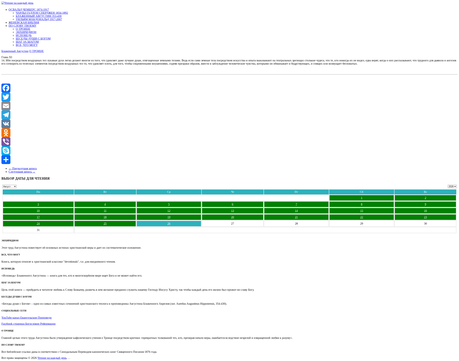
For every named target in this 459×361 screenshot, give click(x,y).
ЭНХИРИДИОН (26, 32)
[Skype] (229, 150)
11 (105, 210)
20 (232, 217)
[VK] (229, 123)
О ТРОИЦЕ (23, 28)
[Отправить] (229, 159)
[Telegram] (229, 114)
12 (168, 210)
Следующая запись (22, 171)
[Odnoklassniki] (229, 132)
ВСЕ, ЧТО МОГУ (27, 45)
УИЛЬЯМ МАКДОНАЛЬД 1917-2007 (39, 19)
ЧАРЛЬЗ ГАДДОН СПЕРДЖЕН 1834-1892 (42, 12)
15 (361, 210)
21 (296, 217)
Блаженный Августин (15, 51)
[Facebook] (229, 88)
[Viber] (229, 141)
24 (38, 223)
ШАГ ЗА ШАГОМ (27, 41)
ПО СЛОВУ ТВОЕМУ (22, 25)
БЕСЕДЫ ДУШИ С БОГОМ (33, 38)
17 (38, 217)
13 (232, 210)
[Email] (229, 105)
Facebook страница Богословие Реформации (28, 323)
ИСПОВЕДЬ (24, 35)
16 (425, 210)
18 (105, 217)
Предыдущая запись (23, 168)
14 (296, 210)
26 (168, 223)
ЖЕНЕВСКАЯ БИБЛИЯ (24, 22)
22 (361, 217)
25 (105, 223)
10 (38, 210)
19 (168, 217)
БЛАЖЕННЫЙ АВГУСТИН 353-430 (38, 16)
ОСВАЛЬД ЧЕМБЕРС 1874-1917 (29, 9)
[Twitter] (229, 96)
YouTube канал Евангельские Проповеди (26, 317)
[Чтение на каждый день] (17, 2)
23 (425, 217)
